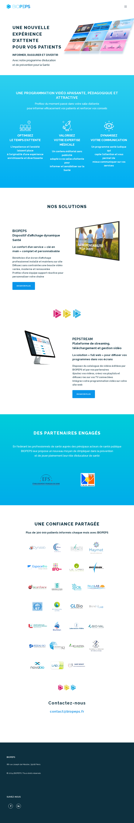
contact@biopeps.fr (67, 711)
